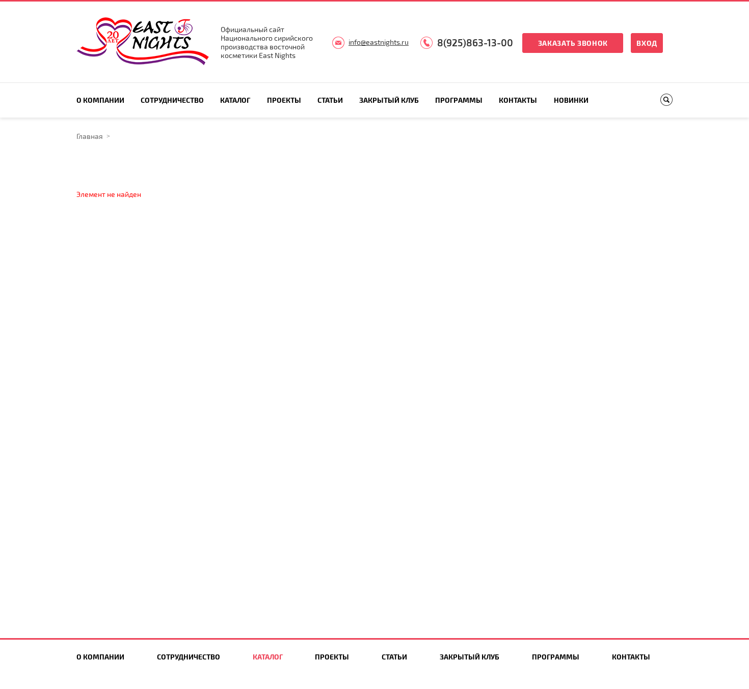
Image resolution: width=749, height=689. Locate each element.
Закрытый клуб (389, 100)
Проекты (284, 100)
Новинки (571, 100)
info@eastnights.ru (379, 42)
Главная (89, 136)
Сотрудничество (172, 100)
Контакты (518, 100)
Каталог (235, 100)
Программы (459, 100)
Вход (646, 43)
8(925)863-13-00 (475, 42)
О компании (100, 100)
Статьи (330, 100)
